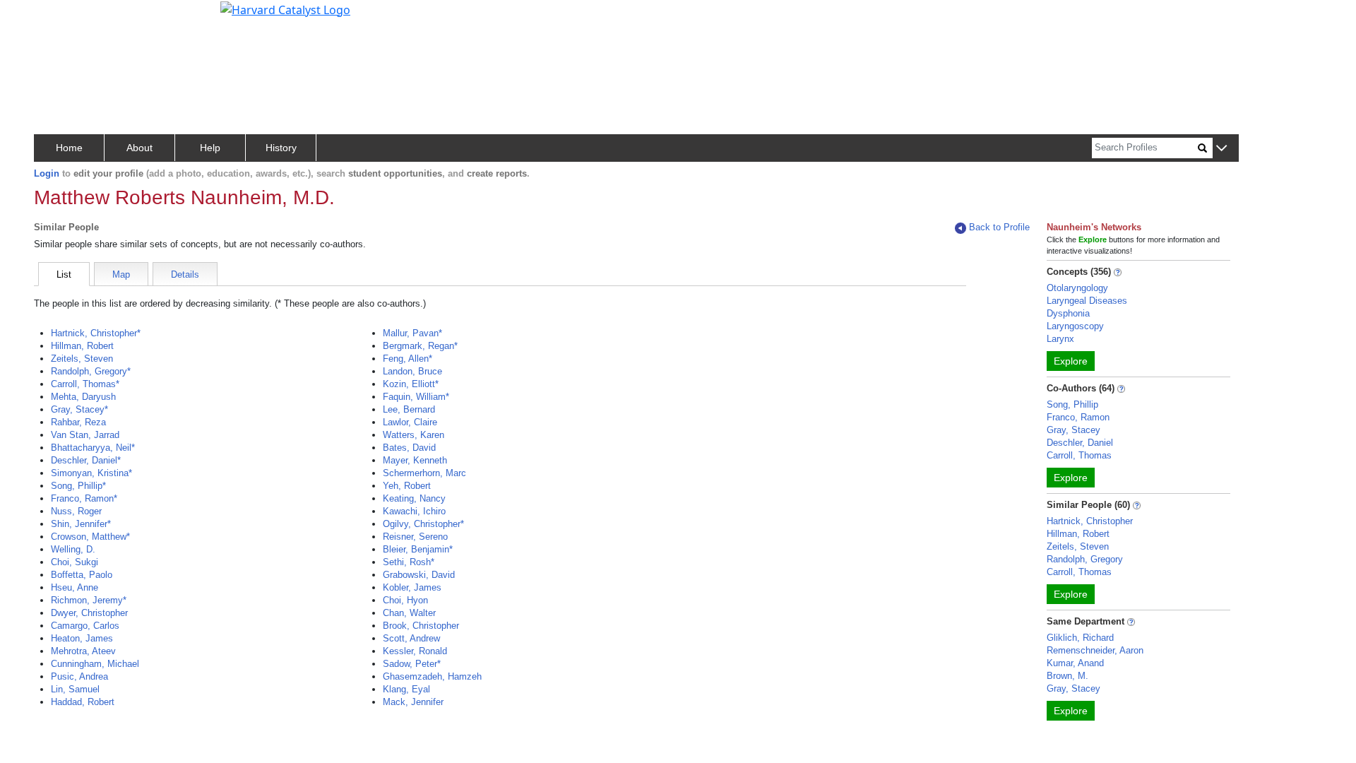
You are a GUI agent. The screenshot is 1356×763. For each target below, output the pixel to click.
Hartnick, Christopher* (96, 333)
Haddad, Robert (82, 702)
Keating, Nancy (414, 498)
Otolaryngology (1077, 288)
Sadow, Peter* (412, 663)
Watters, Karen (413, 435)
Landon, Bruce (412, 371)
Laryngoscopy (1075, 326)
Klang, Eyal (406, 689)
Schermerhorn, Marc (424, 473)
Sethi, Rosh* (408, 562)
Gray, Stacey (1073, 430)
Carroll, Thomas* (85, 384)
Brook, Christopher (421, 625)
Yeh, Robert (407, 485)
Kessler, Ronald (415, 651)
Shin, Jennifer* (81, 524)
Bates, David (409, 447)
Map (121, 274)
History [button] (281, 147)
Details (185, 274)
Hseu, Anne (74, 587)
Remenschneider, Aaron (1095, 650)
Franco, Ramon (1078, 417)
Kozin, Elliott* (411, 384)
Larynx (1060, 338)
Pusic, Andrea (79, 676)
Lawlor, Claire (410, 422)
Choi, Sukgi (74, 562)
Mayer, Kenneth (415, 460)
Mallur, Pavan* (412, 333)
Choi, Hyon (405, 600)
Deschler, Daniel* (86, 460)
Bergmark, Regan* (420, 346)
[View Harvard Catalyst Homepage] (285, 8)
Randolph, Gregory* (91, 371)
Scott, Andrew (411, 638)
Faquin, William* (416, 396)
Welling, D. (73, 549)
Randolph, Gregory (1085, 559)
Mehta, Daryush (83, 396)
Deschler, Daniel (1080, 442)
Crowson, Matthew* (90, 536)
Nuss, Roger (76, 511)
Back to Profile (999, 227)
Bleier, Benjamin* (418, 549)
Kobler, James (412, 587)
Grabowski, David (419, 574)
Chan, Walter (409, 613)
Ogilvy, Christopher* (423, 524)
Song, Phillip (1072, 404)
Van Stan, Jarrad (85, 435)
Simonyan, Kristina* (91, 473)
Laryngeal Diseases (1087, 300)
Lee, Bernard (409, 409)
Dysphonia (1068, 313)
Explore (1071, 361)
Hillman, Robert (82, 346)
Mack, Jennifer (413, 702)
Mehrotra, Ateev (83, 651)
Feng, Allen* (407, 358)
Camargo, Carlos (85, 625)
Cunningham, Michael (95, 663)
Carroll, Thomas (1079, 455)
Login (46, 173)
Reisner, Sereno (415, 536)
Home (69, 147)
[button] (1221, 148)
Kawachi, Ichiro (414, 511)
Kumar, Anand (1075, 663)
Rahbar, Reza (78, 422)
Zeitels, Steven (82, 358)
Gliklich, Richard (1080, 637)
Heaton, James (82, 638)
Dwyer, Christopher (89, 613)
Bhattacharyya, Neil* (93, 447)
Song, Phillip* (78, 485)
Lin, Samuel (75, 689)
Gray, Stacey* (79, 409)
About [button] (139, 147)
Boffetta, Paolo (81, 574)
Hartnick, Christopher (1090, 521)
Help (210, 147)
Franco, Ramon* (84, 498)
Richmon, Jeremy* (88, 600)
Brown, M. (1067, 675)
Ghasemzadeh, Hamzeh (432, 676)
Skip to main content (59, 17)
